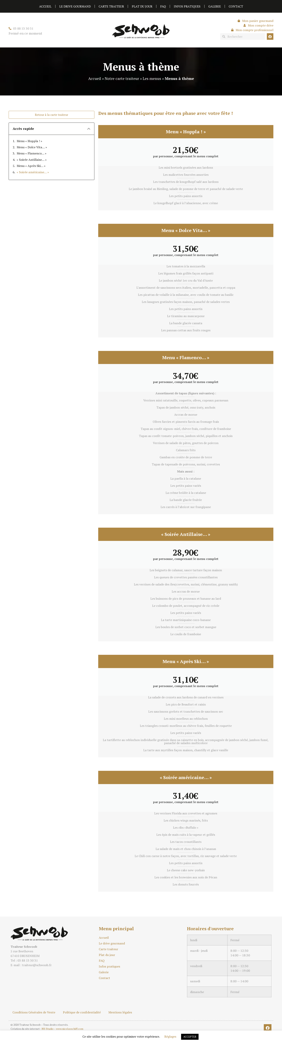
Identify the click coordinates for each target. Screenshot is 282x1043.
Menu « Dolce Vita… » (32, 147)
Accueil (45, 6)
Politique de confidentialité (82, 1012)
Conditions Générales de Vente (33, 1012)
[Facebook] (270, 36)
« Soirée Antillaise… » (32, 160)
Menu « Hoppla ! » (29, 141)
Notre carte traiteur (122, 78)
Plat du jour (142, 6)
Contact (236, 6)
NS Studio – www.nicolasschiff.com (62, 1029)
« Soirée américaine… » (33, 172)
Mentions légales (120, 1012)
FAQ (163, 6)
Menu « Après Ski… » (31, 166)
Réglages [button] (170, 1036)
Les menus (152, 78)
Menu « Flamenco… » (31, 153)
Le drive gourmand (75, 6)
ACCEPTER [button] (189, 1036)
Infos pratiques (187, 6)
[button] (88, 128)
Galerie (214, 6)
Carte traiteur (111, 6)
